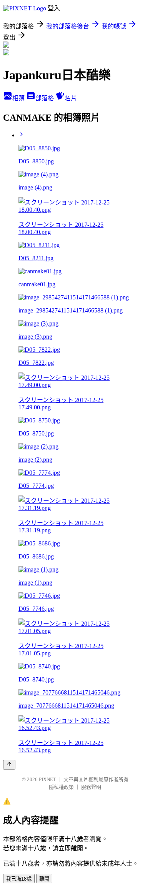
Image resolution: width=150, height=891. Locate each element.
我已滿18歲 (19, 879)
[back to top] (9, 765)
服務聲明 (91, 787)
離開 (44, 879)
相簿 (19, 98)
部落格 (45, 98)
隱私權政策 (61, 787)
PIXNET (47, 779)
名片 (71, 98)
